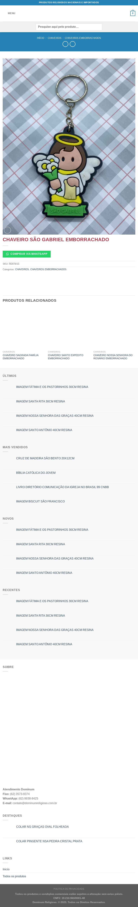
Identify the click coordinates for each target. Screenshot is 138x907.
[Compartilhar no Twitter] (19, 277)
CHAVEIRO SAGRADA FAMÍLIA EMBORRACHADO (20, 357)
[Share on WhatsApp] (6, 277)
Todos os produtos (14, 876)
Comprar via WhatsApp (28, 253)
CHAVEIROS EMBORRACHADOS (83, 38)
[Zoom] (7, 230)
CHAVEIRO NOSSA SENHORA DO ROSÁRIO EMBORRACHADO (113, 357)
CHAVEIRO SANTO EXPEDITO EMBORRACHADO (65, 357)
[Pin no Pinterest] (32, 277)
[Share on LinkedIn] (38, 277)
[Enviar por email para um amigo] (25, 277)
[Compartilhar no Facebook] (12, 277)
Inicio (6, 869)
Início (40, 38)
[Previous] (3, 337)
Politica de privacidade (69, 889)
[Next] (135, 337)
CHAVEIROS (54, 38)
